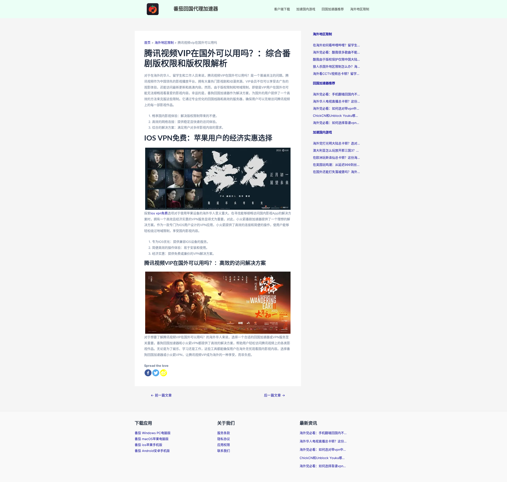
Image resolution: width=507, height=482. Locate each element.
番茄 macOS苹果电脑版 (152, 439)
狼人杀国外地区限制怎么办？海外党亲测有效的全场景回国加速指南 (336, 66)
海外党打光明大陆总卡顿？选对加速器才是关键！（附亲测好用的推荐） (336, 143)
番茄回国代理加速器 (195, 9)
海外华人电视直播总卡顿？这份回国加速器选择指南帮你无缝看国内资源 (336, 101)
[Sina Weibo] (163, 372)
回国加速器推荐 (333, 9)
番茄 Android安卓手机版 (152, 451)
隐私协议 (223, 439)
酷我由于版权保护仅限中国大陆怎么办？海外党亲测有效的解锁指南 (336, 59)
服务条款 (223, 433)
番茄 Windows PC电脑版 (153, 433)
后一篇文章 (274, 395)
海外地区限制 (359, 9)
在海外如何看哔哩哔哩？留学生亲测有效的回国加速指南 (336, 45)
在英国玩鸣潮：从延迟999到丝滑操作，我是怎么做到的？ (336, 165)
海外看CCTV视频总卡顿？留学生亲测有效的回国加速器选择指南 (336, 74)
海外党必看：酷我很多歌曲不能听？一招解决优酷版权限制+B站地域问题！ (336, 52)
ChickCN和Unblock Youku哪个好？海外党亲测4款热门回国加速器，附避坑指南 (336, 116)
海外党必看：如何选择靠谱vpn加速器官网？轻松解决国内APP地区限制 (336, 123)
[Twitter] (155, 372)
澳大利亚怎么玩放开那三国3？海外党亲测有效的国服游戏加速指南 (336, 150)
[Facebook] (148, 372)
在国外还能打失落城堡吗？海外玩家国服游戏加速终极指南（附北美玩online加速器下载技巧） (336, 172)
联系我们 (223, 451)
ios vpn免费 (159, 213)
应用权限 (223, 445)
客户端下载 (282, 9)
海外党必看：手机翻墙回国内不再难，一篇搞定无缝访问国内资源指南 (336, 94)
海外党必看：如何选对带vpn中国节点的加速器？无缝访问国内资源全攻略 (336, 108)
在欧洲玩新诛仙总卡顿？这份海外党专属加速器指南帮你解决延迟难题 (336, 158)
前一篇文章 (161, 395)
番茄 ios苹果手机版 (148, 445)
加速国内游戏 (305, 9)
